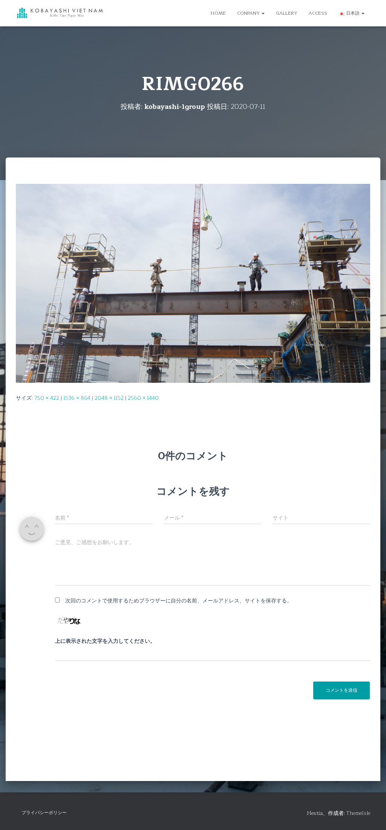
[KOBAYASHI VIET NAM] (60, 13)
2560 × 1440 (143, 398)
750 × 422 (46, 398)
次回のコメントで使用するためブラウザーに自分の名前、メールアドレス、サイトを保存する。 (178, 600)
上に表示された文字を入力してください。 (105, 641)
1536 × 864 (76, 398)
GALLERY (286, 13)
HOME (218, 13)
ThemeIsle (358, 813)
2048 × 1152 (109, 398)
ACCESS (318, 13)
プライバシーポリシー (44, 812)
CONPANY (249, 13)
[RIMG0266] (193, 283)
